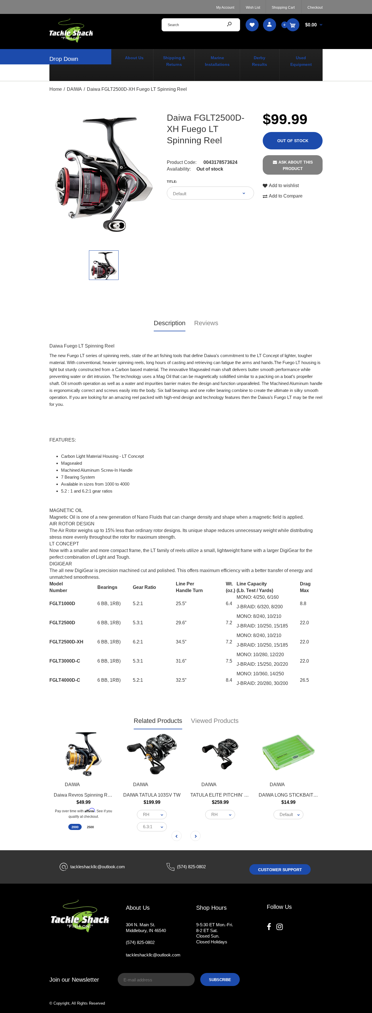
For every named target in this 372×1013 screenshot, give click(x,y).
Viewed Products (215, 720)
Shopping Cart (283, 8)
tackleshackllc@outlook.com (97, 866)
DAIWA (72, 784)
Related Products (158, 720)
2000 (74, 827)
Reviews (206, 323)
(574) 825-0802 (191, 866)
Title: (172, 181)
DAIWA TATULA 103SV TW (151, 795)
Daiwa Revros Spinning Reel (84, 795)
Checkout (315, 8)
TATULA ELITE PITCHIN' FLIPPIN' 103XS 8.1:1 (239, 795)
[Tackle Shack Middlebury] (71, 41)
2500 (90, 827)
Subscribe (220, 980)
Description (169, 323)
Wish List (253, 8)
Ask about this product (295, 165)
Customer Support (280, 869)
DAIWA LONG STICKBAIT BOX (291, 795)
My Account (225, 8)
